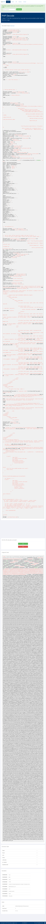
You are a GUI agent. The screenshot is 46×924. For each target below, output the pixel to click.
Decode (8, 1)
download (12, 25)
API (16, 1)
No (23, 546)
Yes (23, 543)
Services (20, 1)
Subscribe (19, 9)
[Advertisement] (11, 529)
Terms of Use (19, 922)
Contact (24, 1)
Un (3, 2)
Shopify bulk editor (30, 922)
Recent (12, 1)
